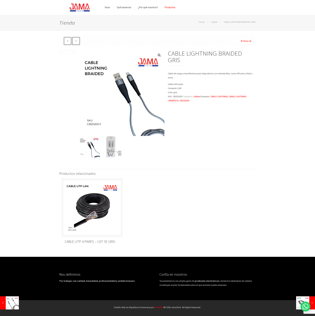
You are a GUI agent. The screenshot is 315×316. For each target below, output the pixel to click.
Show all (247, 41)
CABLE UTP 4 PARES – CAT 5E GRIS (90, 241)
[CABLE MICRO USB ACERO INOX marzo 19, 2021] (9, 302)
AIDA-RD (159, 307)
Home (202, 22)
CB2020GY (184, 100)
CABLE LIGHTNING (219, 96)
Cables (214, 22)
